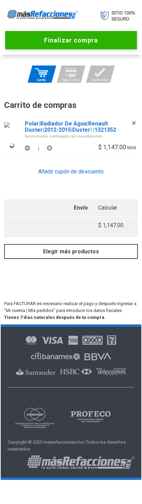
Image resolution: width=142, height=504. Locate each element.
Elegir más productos (71, 251)
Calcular (107, 207)
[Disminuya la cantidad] (28, 148)
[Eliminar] (134, 123)
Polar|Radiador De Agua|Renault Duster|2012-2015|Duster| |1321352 (70, 127)
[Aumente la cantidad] (48, 148)
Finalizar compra (71, 40)
